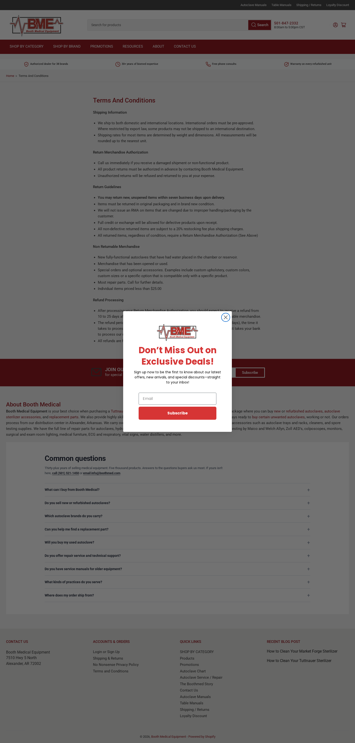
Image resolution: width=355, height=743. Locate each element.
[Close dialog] (225, 317)
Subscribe (177, 413)
